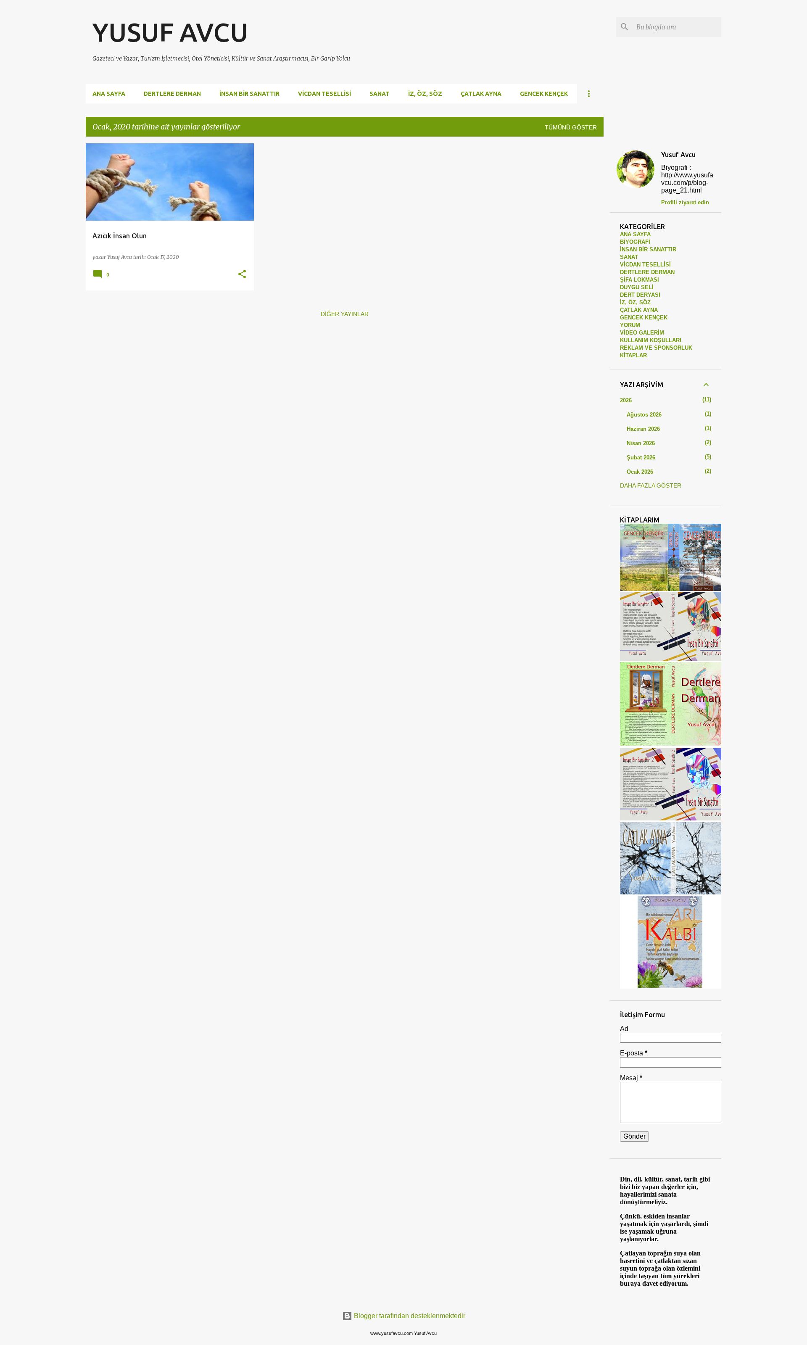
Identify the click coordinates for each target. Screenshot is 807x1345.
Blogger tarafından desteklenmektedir (408, 1315)
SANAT (379, 93)
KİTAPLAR (633, 355)
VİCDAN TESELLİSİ (324, 93)
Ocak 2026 (640, 472)
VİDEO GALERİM (642, 333)
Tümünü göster (571, 127)
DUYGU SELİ (637, 287)
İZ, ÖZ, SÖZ (425, 93)
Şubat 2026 (641, 457)
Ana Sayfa (108, 93)
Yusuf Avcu (678, 154)
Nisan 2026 (641, 443)
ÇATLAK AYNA (481, 93)
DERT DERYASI (640, 295)
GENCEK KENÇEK (544, 93)
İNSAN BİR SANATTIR (249, 93)
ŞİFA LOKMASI (639, 280)
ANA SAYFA (635, 234)
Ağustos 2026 (644, 414)
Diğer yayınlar (345, 314)
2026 (626, 400)
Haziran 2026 (643, 429)
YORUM (630, 325)
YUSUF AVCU (170, 32)
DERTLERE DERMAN (172, 93)
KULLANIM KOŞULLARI (650, 340)
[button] (242, 274)
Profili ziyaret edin (685, 202)
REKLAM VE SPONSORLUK (656, 348)
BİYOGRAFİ (635, 242)
